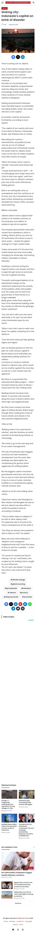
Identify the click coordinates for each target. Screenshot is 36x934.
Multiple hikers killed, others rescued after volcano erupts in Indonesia (9, 827)
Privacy (15, 925)
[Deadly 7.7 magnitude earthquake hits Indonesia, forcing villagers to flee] (9, 794)
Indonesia (27, 588)
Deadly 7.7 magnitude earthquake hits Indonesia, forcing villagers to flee (8, 804)
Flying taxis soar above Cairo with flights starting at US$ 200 (23, 894)
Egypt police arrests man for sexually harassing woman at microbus (23, 884)
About (6, 921)
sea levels (28, 597)
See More (18, 903)
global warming (18, 584)
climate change (18, 580)
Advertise (12, 921)
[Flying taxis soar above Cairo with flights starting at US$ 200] (7, 895)
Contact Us (20, 921)
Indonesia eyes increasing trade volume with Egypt (25, 802)
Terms (21, 925)
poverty (24, 592)
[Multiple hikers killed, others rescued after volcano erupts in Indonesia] (9, 818)
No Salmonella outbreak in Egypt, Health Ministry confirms (17, 873)
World (4, 8)
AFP (5, 24)
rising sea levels (11, 597)
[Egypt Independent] (18, 2)
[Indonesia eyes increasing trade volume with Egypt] (26, 794)
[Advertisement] (18, 702)
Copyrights (28, 921)
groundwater (11, 588)
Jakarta (12, 592)
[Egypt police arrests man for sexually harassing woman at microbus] (7, 885)
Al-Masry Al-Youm (22, 918)
